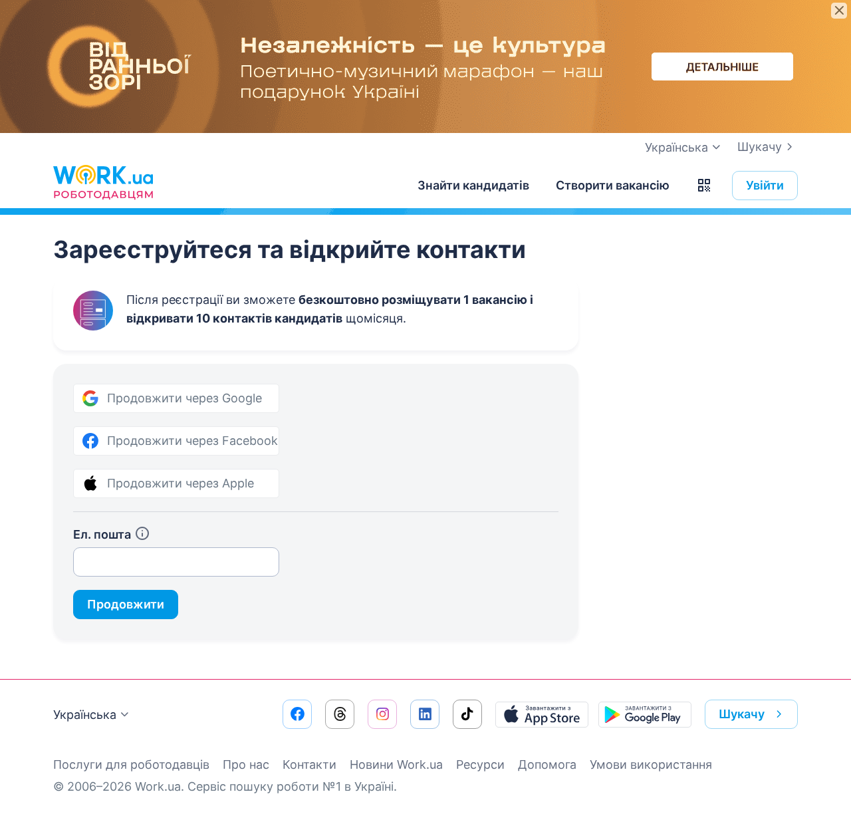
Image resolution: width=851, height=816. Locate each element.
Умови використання (651, 764)
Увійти (765, 185)
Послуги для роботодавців (131, 764)
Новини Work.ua (396, 764)
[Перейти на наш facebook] (297, 714)
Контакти (309, 764)
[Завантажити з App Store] (541, 714)
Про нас (246, 764)
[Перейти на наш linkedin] (424, 714)
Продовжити (125, 604)
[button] (704, 185)
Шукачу (759, 147)
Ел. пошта (102, 534)
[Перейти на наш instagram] (382, 714)
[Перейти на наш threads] (339, 714)
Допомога (547, 764)
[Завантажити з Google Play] (644, 714)
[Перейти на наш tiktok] (467, 714)
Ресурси (480, 764)
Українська (84, 715)
